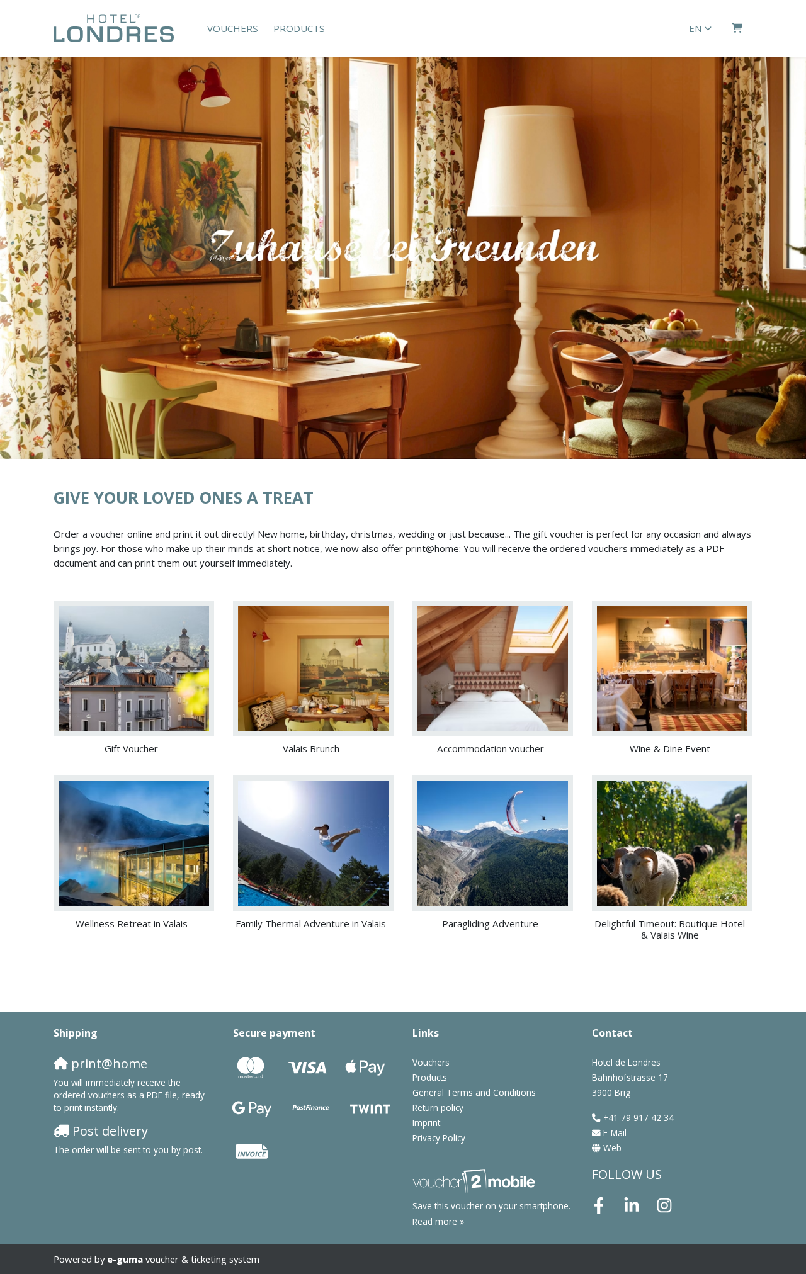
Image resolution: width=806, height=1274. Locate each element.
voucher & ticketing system (183, 1259)
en (695, 28)
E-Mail (615, 1133)
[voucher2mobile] (475, 1181)
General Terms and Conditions (474, 1092)
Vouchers (232, 28)
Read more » (438, 1221)
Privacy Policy (438, 1138)
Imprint (426, 1123)
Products (299, 28)
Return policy (437, 1107)
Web (612, 1148)
